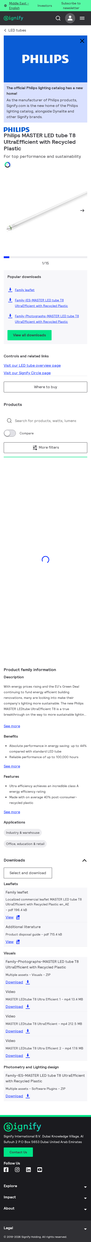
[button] (9, 210)
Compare (27, 433)
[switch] (10, 433)
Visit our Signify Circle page (27, 372)
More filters (48, 447)
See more (12, 726)
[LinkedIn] (29, 1170)
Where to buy (45, 386)
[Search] (58, 18)
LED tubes (17, 30)
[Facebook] (6, 1170)
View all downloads (29, 335)
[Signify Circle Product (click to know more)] (7, 165)
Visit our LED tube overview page (32, 365)
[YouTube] (40, 1170)
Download (14, 982)
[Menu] (82, 18)
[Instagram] (18, 1170)
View (10, 917)
